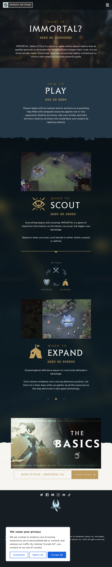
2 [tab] (56, 399)
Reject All (38, 555)
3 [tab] (64, 399)
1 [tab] (48, 399)
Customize (19, 555)
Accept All (57, 555)
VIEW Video (83, 475)
